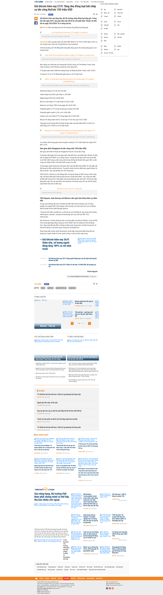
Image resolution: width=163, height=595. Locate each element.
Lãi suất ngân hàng (109, 567)
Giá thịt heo (60, 569)
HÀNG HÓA (53, 578)
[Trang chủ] (36, 18)
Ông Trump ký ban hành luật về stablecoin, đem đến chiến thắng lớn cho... (84, 314)
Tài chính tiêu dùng (97, 2)
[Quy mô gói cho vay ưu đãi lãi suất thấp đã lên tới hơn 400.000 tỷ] (83, 349)
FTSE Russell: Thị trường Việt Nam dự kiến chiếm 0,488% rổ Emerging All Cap (88, 446)
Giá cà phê (89, 567)
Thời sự (39, 430)
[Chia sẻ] (36, 23)
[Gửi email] (97, 14)
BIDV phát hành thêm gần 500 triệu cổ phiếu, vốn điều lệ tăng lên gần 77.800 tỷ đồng (83, 375)
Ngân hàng (48, 2)
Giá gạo (66, 569)
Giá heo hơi (82, 567)
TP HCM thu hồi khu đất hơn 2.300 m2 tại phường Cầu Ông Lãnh (59, 394)
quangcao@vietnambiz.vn (116, 585)
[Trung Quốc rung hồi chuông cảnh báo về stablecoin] (68, 304)
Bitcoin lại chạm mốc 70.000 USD (45, 373)
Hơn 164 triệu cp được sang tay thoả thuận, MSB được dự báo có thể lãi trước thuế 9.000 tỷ (83, 364)
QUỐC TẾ (60, 578)
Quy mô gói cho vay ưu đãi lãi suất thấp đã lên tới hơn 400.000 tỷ (82, 358)
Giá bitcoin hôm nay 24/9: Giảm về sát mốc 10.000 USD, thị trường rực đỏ (72, 266)
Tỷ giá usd (60, 567)
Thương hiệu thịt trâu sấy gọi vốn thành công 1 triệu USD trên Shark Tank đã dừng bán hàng (65, 447)
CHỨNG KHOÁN (81, 578)
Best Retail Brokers (82, 569)
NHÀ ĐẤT (73, 578)
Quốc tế (39, 421)
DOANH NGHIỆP (90, 578)
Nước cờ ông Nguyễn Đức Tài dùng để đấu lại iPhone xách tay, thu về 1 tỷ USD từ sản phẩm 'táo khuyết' (66, 468)
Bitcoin (43, 288)
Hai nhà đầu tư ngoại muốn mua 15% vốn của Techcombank (82, 380)
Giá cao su (72, 569)
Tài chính (39, 2)
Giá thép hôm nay (41, 569)
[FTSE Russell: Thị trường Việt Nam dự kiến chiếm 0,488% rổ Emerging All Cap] (88, 440)
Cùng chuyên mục (76, 336)
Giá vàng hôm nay (41, 567)
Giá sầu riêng (51, 569)
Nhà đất (39, 397)
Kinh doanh (37, 453)
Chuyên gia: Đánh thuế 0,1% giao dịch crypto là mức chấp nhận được (51, 364)
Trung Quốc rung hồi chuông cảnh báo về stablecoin (84, 302)
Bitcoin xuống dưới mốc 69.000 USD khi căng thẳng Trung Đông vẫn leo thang (48, 358)
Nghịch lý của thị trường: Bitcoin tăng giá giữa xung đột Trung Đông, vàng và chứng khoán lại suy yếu (51, 369)
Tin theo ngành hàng (109, 4)
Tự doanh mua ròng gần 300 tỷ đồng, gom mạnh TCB (119, 534)
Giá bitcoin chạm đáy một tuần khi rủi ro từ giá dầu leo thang (50, 377)
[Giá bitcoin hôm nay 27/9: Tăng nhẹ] (69, 189)
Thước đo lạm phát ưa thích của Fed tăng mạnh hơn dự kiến (57, 419)
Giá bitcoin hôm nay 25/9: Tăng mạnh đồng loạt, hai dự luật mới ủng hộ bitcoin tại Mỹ (73, 259)
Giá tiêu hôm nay (98, 567)
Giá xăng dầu (119, 567)
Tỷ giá (77, 2)
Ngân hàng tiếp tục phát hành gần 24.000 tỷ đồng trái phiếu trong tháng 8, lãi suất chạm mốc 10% (43, 468)
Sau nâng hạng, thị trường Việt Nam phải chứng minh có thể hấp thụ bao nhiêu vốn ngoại (51, 496)
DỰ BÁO (47, 578)
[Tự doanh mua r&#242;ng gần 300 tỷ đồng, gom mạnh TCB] (105, 535)
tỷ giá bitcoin (72, 288)
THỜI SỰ (41, 578)
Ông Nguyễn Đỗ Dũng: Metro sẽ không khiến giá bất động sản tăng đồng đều (119, 550)
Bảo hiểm (70, 2)
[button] (72, 323)
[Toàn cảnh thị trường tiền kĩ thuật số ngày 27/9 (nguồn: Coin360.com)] (69, 55)
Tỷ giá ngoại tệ (52, 567)
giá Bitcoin (50, 288)
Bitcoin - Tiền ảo (47, 326)
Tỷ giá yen (67, 567)
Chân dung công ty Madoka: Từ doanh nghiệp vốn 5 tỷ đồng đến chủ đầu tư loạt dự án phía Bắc (44, 447)
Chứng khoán (81, 451)
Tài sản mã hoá (59, 2)
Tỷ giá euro (74, 567)
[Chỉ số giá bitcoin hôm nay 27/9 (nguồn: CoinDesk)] (69, 32)
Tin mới (41, 391)
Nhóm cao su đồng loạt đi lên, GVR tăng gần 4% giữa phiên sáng (91, 549)
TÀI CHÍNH (66, 578)
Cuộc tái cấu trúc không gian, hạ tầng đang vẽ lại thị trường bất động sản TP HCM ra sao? (91, 535)
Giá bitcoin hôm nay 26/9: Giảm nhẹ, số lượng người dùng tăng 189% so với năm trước (56, 244)
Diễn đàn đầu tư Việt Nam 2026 (97, 569)
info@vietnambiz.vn (46, 591)
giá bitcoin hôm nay (61, 288)
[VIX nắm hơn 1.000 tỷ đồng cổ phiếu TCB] (105, 497)
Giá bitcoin (44, 42)
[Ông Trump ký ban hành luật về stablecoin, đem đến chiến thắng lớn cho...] (68, 315)
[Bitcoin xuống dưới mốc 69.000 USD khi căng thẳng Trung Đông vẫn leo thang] (50, 349)
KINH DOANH (99, 578)
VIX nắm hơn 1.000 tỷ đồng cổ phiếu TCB (119, 495)
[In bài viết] (94, 14)
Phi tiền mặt (85, 2)
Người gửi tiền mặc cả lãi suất (47, 403)
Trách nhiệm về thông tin (43, 593)
